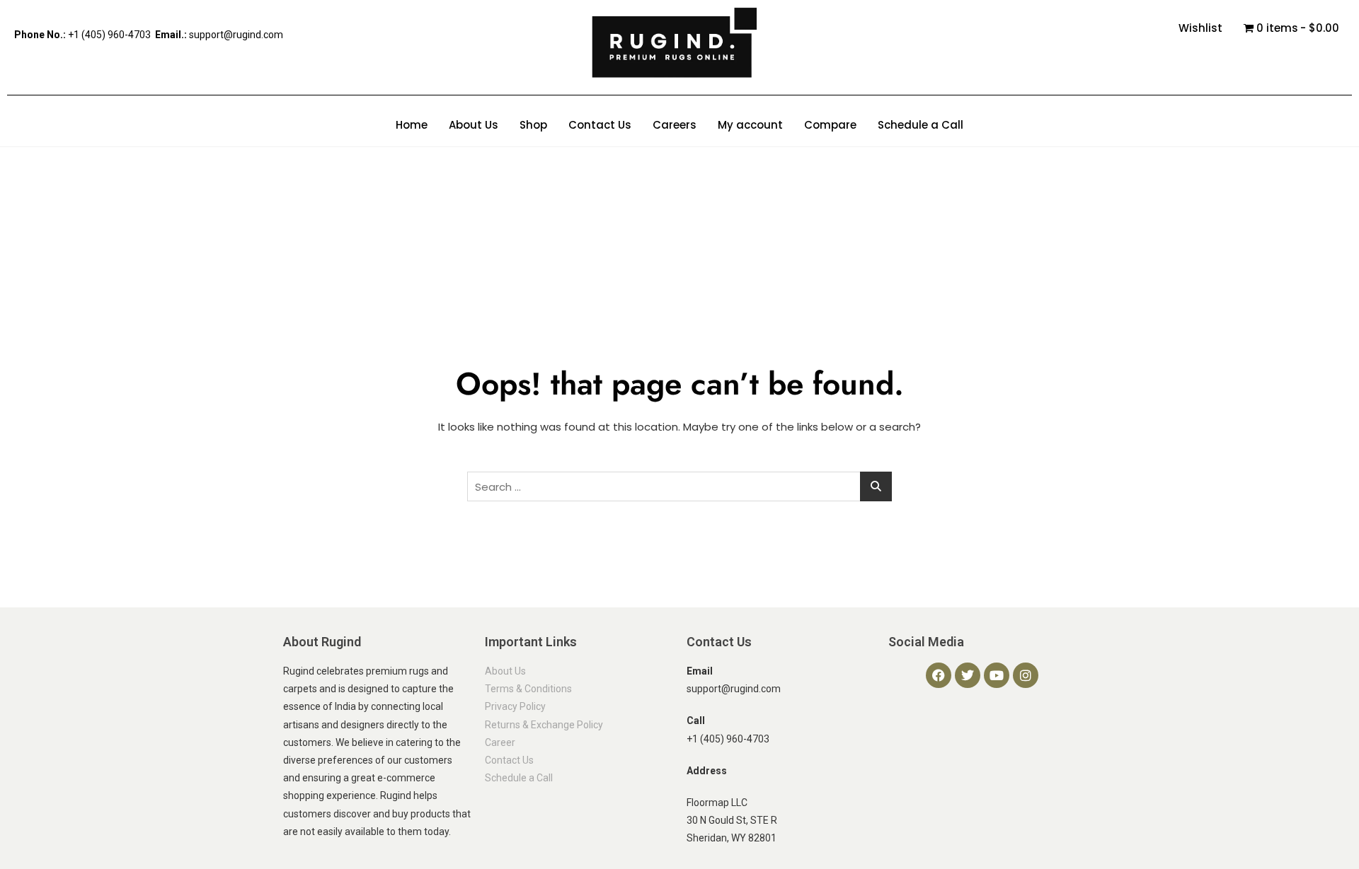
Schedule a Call (920, 124)
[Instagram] (1025, 675)
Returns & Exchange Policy (544, 724)
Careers (674, 124)
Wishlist (1200, 28)
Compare (830, 124)
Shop (533, 124)
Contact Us (599, 124)
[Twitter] (967, 675)
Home (412, 124)
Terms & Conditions (528, 688)
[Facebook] (938, 675)
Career (500, 742)
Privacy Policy (515, 706)
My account (750, 124)
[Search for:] (679, 486)
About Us (473, 124)
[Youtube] (996, 675)
